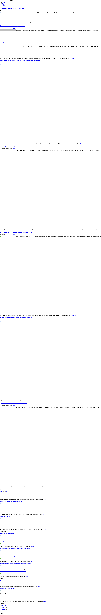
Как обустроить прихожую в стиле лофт (7, 556)
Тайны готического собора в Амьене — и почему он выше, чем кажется (20, 60)
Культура (3, 6)
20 (7, 487)
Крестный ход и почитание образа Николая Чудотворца (16, 317)
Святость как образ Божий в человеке (7, 588)
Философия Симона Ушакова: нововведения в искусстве (16, 232)
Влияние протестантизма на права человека (12, 26)
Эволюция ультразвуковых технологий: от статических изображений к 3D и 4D (15, 548)
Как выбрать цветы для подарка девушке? (8, 541)
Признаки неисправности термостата (7, 533)
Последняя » (10, 487)
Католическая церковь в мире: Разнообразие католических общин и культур (14, 493)
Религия (3, 5)
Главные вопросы (3, 523)
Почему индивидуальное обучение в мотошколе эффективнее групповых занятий (15, 563)
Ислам (3, 606)
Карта (3, 3)
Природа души (3, 595)
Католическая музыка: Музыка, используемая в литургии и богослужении (14, 508)
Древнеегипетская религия (5, 516)
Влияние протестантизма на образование (12, 8)
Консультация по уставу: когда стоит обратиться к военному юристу (13, 571)
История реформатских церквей (9, 146)
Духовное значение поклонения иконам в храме (13, 403)
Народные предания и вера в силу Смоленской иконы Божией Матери (20, 42)
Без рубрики (4, 605)
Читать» (44, 499)
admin (14, 10)
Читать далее (15, 23)
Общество (4, 4)
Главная (3, 2)
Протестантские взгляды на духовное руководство (9, 580)
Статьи (3, 610)
